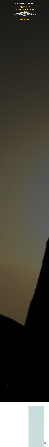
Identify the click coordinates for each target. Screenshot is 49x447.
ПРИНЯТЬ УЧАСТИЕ (24, 19)
